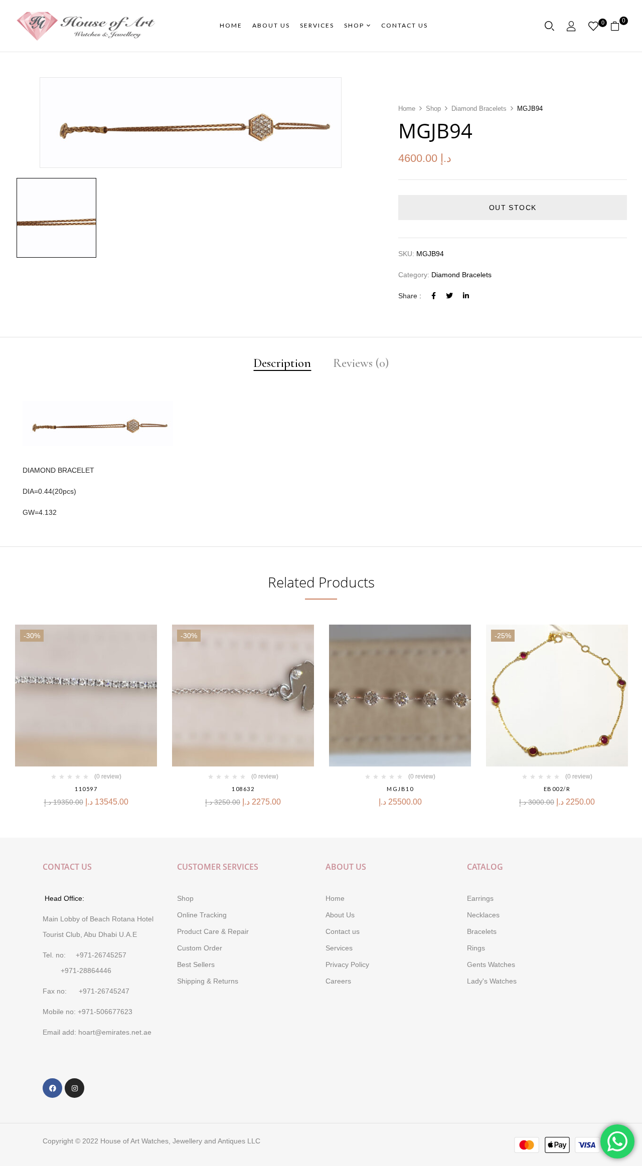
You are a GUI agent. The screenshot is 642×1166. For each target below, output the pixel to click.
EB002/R (557, 789)
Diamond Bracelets (479, 108)
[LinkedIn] (466, 296)
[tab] (282, 364)
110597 (86, 789)
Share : (409, 296)
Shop (433, 108)
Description (282, 363)
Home (406, 108)
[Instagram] (74, 1088)
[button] (618, 26)
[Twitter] (449, 296)
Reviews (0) (361, 363)
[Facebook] (433, 296)
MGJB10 (400, 789)
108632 (243, 789)
